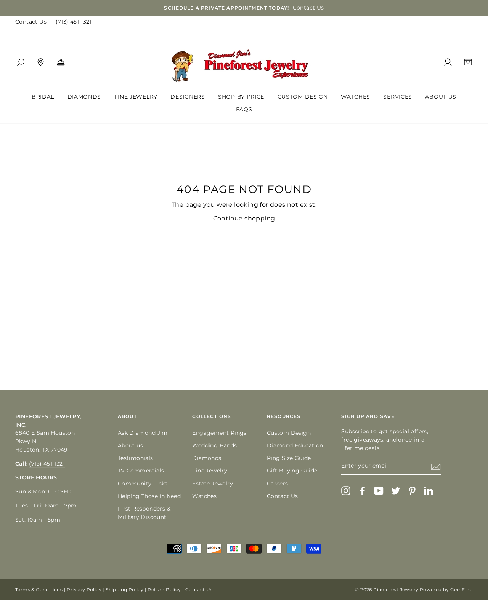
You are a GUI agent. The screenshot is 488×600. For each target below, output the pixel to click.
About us (130, 445)
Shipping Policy (124, 589)
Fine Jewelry (135, 96)
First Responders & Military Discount (144, 513)
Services (397, 96)
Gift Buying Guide (292, 471)
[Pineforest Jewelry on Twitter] (395, 490)
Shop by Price (241, 96)
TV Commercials (141, 471)
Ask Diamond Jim (143, 433)
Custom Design (303, 96)
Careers (277, 483)
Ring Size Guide (289, 458)
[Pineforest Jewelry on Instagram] (345, 490)
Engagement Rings (219, 433)
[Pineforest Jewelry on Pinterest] (412, 490)
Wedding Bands (214, 445)
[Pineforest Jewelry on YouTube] (379, 490)
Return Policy (164, 589)
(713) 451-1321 (74, 22)
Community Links (143, 483)
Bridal (43, 96)
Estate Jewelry (212, 483)
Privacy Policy (84, 589)
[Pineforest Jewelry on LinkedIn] (428, 490)
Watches (355, 96)
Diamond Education (295, 445)
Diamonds (84, 96)
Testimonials (135, 458)
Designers (187, 96)
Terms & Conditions (39, 589)
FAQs (244, 109)
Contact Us (31, 22)
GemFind (461, 589)
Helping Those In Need (149, 496)
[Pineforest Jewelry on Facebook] (362, 490)
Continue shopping (244, 218)
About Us (440, 96)
